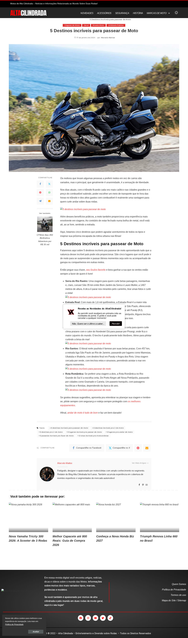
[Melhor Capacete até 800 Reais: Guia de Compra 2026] (72, 517)
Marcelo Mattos (108, 38)
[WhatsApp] (49, 192)
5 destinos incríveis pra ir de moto (108, 428)
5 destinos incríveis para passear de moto (69, 428)
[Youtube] (95, 618)
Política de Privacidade (14, 624)
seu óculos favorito (96, 270)
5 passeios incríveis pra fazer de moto (56, 436)
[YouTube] (146, 485)
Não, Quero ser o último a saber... (88, 323)
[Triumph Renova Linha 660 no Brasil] (159, 517)
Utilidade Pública (116, 25)
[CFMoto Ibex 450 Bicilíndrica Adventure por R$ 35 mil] (45, 224)
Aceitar (36, 632)
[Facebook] (40, 184)
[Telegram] (40, 201)
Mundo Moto (98, 25)
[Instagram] (88, 618)
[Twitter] (49, 184)
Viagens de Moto (71, 25)
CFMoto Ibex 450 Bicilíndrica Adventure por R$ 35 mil (45, 240)
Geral (86, 25)
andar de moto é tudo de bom (82, 412)
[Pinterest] (40, 192)
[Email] (49, 201)
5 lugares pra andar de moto (119, 432)
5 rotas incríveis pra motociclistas (94, 436)
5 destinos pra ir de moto (51, 432)
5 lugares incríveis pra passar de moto (85, 432)
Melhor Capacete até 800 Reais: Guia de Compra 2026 (70, 540)
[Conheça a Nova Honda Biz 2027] (116, 517)
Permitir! (116, 323)
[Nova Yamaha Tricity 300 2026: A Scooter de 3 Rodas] (28, 517)
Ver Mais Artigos (139, 463)
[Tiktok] (110, 618)
